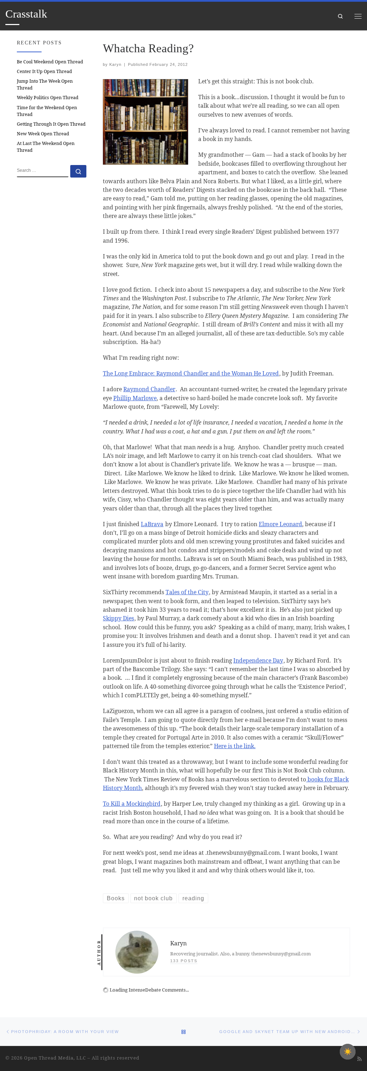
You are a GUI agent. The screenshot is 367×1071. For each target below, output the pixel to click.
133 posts (183, 961)
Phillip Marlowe (135, 398)
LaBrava (152, 524)
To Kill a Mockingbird (132, 804)
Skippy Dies (118, 618)
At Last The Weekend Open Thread (46, 146)
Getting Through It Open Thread (51, 124)
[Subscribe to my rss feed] (359, 1059)
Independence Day (258, 660)
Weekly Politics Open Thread (47, 97)
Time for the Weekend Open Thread (47, 111)
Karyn (115, 64)
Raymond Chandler (149, 389)
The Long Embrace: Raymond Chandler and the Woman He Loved (191, 373)
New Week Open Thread (43, 134)
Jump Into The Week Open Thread (45, 84)
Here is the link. (235, 746)
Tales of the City (187, 592)
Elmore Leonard (280, 524)
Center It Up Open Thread (44, 71)
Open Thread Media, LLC (55, 1058)
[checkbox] (348, 1052)
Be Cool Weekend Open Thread (50, 62)
